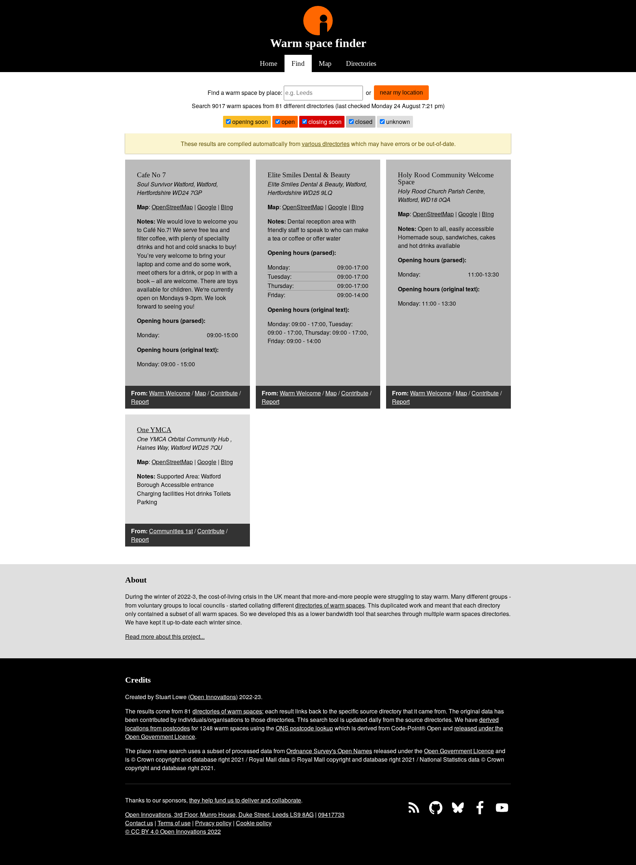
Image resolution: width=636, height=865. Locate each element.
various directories (326, 143)
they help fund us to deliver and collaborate (245, 800)
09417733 (331, 814)
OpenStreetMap (172, 207)
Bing (227, 207)
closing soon (324, 121)
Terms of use (174, 823)
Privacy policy (213, 823)
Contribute (224, 393)
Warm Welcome (169, 393)
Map (325, 63)
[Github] (436, 807)
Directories (361, 63)
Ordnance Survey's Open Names (329, 751)
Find (298, 63)
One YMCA (154, 430)
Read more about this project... (165, 636)
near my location (401, 92)
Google (206, 207)
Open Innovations (213, 697)
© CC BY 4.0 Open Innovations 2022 (173, 831)
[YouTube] (502, 807)
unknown (397, 121)
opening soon (249, 121)
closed (363, 121)
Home (268, 63)
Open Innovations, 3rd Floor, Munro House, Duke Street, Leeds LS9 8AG (219, 814)
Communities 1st (171, 531)
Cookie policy (254, 823)
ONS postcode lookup (304, 728)
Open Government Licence (459, 751)
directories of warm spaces (330, 605)
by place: (270, 92)
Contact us (139, 823)
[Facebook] (480, 807)
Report (140, 401)
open (287, 121)
